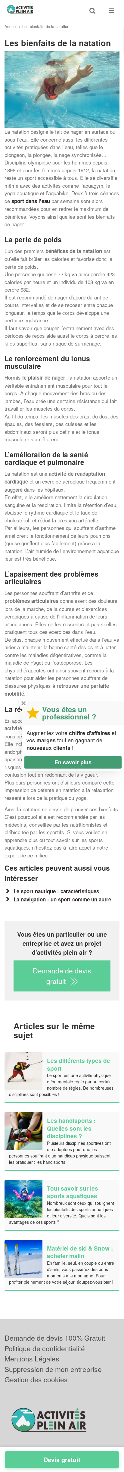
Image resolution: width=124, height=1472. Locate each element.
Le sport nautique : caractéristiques (56, 891)
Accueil (11, 26)
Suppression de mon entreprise (53, 1369)
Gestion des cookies (36, 1379)
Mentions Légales (32, 1359)
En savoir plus (72, 762)
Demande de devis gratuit (62, 976)
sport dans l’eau (30, 201)
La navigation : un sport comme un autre (62, 899)
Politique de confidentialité (45, 1348)
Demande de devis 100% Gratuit (55, 1338)
